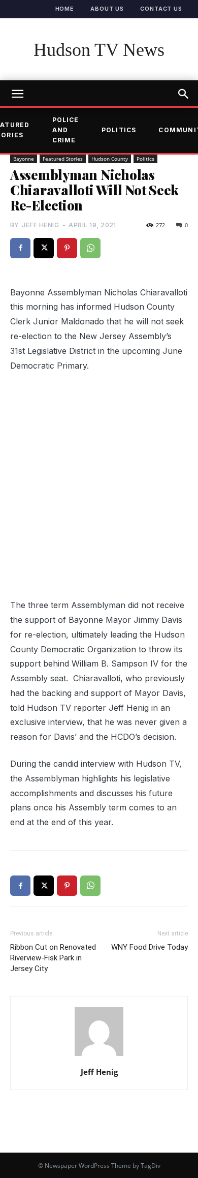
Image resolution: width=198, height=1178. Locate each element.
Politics (119, 130)
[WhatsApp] (90, 248)
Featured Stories (63, 158)
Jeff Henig (40, 225)
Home (65, 8)
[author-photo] (99, 1055)
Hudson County (109, 158)
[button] (184, 94)
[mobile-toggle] (17, 94)
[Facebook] (20, 248)
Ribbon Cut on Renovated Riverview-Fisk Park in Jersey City (53, 958)
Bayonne (23, 158)
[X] (44, 248)
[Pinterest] (67, 248)
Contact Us (161, 8)
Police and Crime (65, 130)
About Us (107, 8)
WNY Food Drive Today (149, 947)
